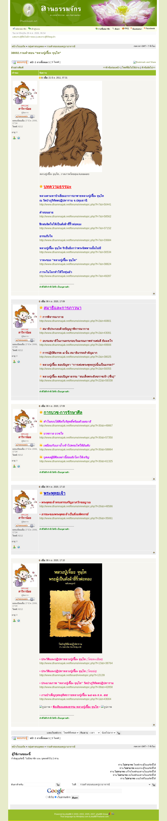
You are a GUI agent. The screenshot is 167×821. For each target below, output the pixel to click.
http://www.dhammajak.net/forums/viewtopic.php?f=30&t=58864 (76, 449)
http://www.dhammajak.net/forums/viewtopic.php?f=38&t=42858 (76, 687)
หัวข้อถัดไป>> (148, 67)
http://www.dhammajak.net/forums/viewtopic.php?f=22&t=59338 (76, 380)
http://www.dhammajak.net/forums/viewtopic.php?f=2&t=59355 (75, 368)
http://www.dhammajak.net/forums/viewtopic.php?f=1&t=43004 (75, 699)
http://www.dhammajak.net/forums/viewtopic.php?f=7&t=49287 (75, 276)
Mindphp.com (82, 816)
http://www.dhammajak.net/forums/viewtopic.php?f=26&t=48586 (76, 506)
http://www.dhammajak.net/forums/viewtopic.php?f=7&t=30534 (75, 252)
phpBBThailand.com (100, 816)
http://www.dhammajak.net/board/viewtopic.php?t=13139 (72, 675)
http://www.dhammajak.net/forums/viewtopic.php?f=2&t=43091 (75, 332)
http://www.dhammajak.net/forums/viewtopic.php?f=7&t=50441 (75, 204)
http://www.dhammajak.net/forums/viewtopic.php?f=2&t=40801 (75, 321)
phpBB (68, 814)
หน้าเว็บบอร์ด (18, 46)
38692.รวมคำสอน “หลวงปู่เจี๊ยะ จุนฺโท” (36, 53)
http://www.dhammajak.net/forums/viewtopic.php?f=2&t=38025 (75, 356)
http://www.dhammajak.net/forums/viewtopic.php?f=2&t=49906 (75, 344)
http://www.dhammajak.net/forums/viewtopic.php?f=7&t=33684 (75, 240)
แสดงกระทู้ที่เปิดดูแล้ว (46, 37)
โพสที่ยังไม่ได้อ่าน (131, 67)
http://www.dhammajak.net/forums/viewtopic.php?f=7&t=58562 (75, 216)
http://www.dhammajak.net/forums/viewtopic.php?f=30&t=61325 (76, 461)
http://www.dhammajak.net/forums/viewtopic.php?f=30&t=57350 (76, 437)
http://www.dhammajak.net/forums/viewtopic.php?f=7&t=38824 (75, 264)
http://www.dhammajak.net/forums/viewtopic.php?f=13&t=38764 (76, 663)
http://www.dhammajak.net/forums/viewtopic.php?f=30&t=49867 (76, 425)
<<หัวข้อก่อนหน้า (111, 67)
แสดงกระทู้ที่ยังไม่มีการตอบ (23, 37)
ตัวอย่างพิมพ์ (17, 67)
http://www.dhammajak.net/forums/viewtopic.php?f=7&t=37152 (75, 228)
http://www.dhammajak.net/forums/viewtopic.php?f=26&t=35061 (76, 518)
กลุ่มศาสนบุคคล (36, 46)
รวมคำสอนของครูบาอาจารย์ (60, 46)
